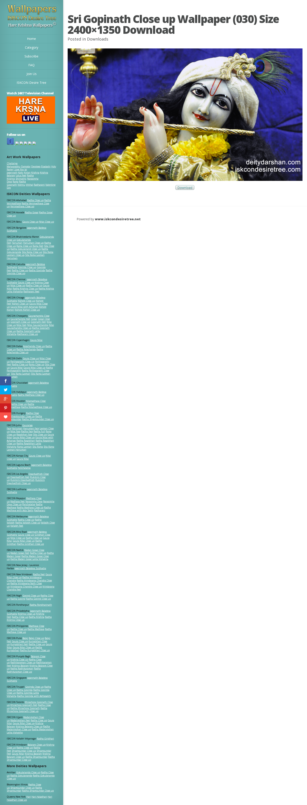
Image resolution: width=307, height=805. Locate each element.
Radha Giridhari (45, 738)
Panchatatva (24, 467)
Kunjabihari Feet (19, 644)
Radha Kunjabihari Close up (35, 650)
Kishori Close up (20, 303)
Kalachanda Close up (34, 346)
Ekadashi (46, 166)
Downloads (97, 39)
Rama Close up (24, 246)
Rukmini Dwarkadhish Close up (26, 481)
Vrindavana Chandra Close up (26, 586)
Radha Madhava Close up (31, 394)
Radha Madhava (35, 629)
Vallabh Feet (16, 525)
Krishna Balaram (20, 665)
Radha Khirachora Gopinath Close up (27, 710)
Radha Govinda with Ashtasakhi (34, 696)
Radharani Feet (31, 291)
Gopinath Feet (38, 321)
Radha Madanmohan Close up (28, 728)
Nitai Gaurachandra (37, 325)
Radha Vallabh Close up (27, 522)
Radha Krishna (36, 617)
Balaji (25, 638)
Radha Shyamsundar (36, 756)
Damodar (26, 166)
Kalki (20, 172)
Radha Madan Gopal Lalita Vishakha (29, 559)
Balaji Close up (36, 638)
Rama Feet (38, 246)
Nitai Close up (46, 221)
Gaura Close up (30, 221)
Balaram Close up (37, 744)
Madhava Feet (17, 501)
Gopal (34, 319)
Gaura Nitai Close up (34, 367)
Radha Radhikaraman (21, 668)
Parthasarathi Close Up (22, 361)
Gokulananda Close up (28, 772)
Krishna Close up (27, 613)
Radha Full (39, 431)
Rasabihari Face (24, 434)
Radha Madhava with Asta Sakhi (29, 509)
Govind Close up (31, 595)
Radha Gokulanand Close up (25, 248)
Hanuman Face (31, 428)
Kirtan (27, 172)
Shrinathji (21, 178)
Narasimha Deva (33, 501)
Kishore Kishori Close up (27, 309)
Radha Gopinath (16, 183)
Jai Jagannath (17, 171)
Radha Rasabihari (25, 440)
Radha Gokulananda (21, 775)
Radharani (39, 184)
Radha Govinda (37, 270)
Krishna (35, 172)
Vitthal (29, 184)
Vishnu (21, 184)
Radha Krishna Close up (25, 288)
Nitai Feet (21, 325)
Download (184, 187)
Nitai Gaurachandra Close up (30, 326)
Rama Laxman (24, 446)
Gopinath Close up (20, 321)
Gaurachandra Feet (20, 319)
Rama (15, 181)
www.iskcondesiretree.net (118, 219)
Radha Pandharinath (41, 604)
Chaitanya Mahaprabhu (13, 165)
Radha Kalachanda (26, 349)
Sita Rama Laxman (20, 373)
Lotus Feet (21, 175)
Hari (28, 796)
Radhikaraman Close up (23, 662)
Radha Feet (39, 574)
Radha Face (27, 431)
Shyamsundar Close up (22, 416)
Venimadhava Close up (22, 206)
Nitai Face (15, 431)
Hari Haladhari (39, 796)
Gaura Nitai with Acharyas (24, 306)
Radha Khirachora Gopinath (25, 708)
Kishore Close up (26, 300)
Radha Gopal (31, 212)
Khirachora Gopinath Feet (23, 705)
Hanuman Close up (33, 242)
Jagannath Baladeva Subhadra (27, 491)
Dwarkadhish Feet (19, 477)
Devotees (35, 166)
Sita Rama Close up (32, 252)
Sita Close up (40, 434)
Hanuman (17, 242)
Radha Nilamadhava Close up (36, 407)
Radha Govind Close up (38, 598)
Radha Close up (35, 200)
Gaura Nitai (36, 340)
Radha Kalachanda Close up (25, 351)
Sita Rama (37, 446)
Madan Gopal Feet (19, 553)
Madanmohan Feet (20, 720)
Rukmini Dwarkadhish (22, 480)
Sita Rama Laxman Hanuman (25, 256)
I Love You (18, 169)
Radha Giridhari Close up (30, 544)
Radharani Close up (27, 334)
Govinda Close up (27, 267)
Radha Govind (17, 598)
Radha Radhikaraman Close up (24, 670)
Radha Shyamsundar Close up (38, 419)
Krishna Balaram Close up (29, 726)
